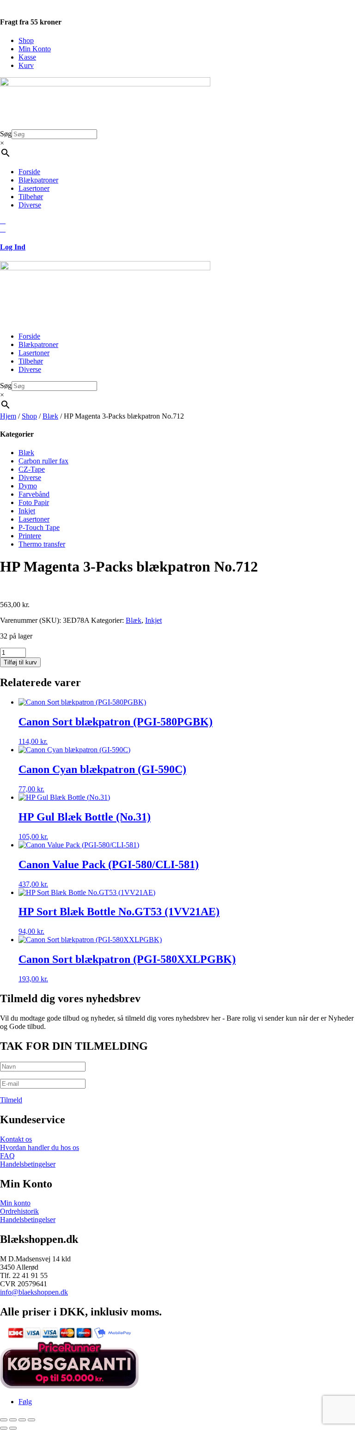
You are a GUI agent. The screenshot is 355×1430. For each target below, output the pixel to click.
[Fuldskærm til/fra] (13, 1419)
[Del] (22, 1419)
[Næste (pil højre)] (13, 1428)
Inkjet (26, 511)
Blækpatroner (38, 180)
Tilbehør (30, 197)
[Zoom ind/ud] (3, 1419)
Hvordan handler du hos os (39, 1147)
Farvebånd (33, 494)
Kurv (26, 65)
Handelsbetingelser (27, 1164)
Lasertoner (33, 188)
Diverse (29, 205)
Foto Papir (33, 502)
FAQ (7, 1156)
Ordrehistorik (19, 1211)
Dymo (27, 486)
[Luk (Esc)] (31, 1419)
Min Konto (34, 49)
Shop (26, 40)
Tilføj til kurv (20, 662)
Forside (29, 172)
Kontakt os (16, 1139)
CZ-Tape (31, 469)
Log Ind (12, 247)
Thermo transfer (41, 544)
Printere (29, 536)
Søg (6, 134)
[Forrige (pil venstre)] (3, 1428)
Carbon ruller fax (43, 461)
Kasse (27, 57)
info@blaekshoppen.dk (34, 1292)
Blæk (50, 416)
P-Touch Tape (39, 527)
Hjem (8, 416)
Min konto (15, 1203)
